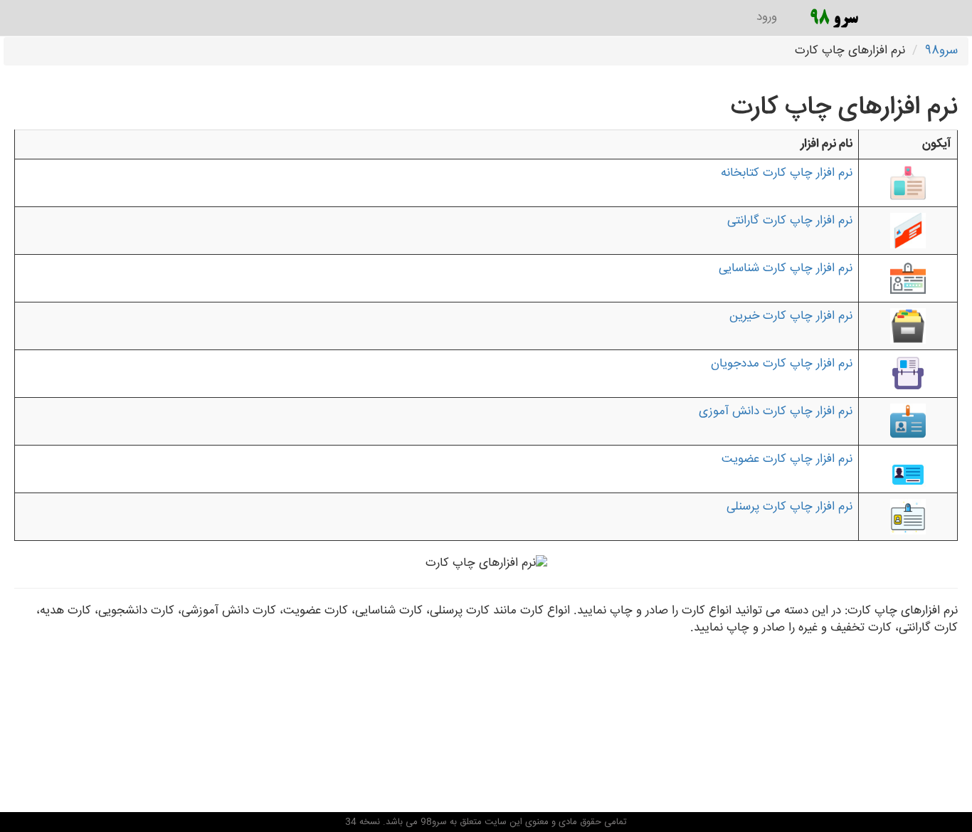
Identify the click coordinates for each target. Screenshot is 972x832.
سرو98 (941, 50)
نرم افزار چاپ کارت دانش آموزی (775, 411)
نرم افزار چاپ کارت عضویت (787, 459)
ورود (766, 17)
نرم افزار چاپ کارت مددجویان (781, 364)
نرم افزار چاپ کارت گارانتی (789, 221)
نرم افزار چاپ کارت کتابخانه (786, 173)
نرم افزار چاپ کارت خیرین (790, 316)
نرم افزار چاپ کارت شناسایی (785, 268)
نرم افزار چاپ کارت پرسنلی (789, 507)
